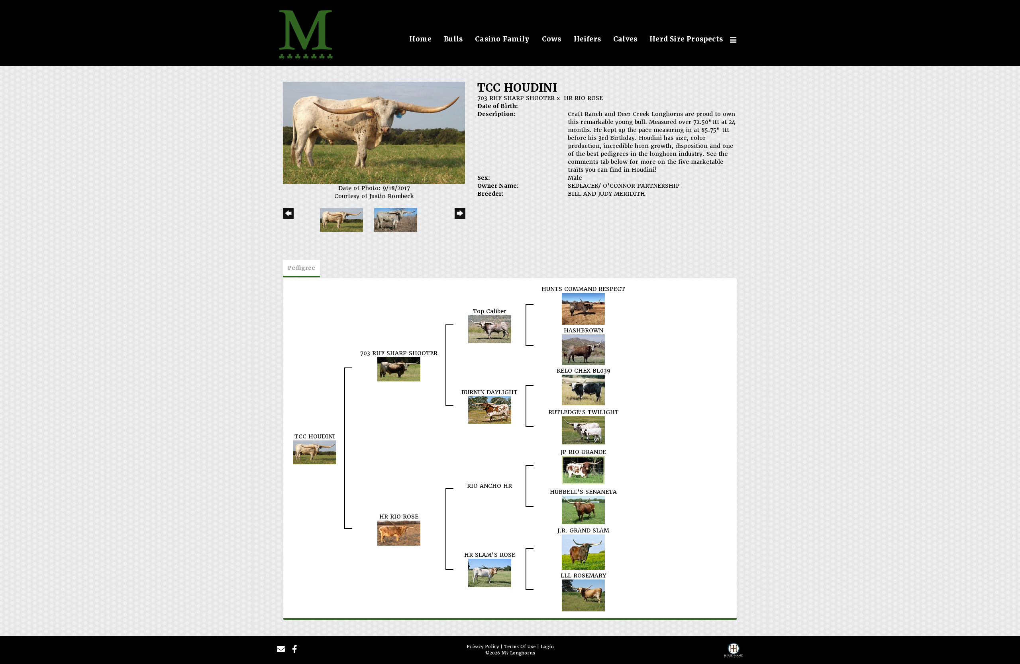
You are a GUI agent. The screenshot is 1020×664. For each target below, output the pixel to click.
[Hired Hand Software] (733, 652)
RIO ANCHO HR (489, 485)
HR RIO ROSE (583, 98)
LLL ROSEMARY (583, 575)
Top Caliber (489, 311)
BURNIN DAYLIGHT (489, 392)
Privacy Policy (483, 647)
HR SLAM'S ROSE (489, 554)
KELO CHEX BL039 (583, 370)
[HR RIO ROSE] (398, 532)
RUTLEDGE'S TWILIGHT (583, 412)
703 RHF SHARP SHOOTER (516, 98)
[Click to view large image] (374, 132)
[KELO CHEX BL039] (583, 389)
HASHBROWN (583, 330)
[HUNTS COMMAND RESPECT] (583, 308)
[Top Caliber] (489, 328)
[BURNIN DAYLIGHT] (489, 409)
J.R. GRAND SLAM (583, 530)
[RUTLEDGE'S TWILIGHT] (583, 429)
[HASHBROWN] (583, 349)
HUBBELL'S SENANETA (583, 491)
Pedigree (301, 267)
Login (547, 647)
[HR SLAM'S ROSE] (489, 572)
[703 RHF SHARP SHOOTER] (398, 368)
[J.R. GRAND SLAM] (583, 552)
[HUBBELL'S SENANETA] (583, 509)
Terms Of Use (520, 647)
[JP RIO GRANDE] (583, 469)
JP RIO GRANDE (583, 452)
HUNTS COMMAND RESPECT (583, 289)
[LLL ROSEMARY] (583, 595)
